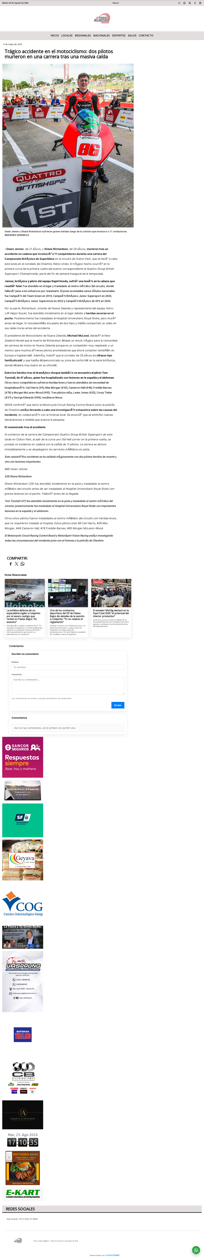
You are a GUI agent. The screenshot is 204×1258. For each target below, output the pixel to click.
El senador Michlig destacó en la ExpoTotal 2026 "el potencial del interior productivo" (111, 613)
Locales (67, 35)
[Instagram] (200, 3)
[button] (179, 3)
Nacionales (101, 35)
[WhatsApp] (184, 3)
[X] (189, 3)
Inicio (55, 35)
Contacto (146, 35)
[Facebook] (195, 3)
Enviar (118, 705)
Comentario (17, 674)
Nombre (15, 662)
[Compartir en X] (16, 564)
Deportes (119, 35)
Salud (132, 35)
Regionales (83, 35)
